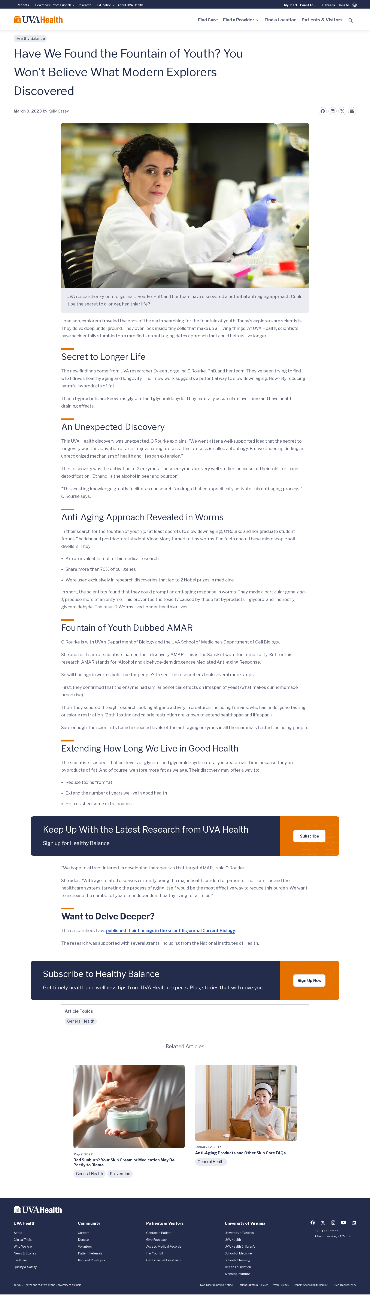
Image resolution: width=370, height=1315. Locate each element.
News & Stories (25, 1253)
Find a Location (281, 19)
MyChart (290, 5)
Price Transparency (344, 1285)
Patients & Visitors (322, 19)
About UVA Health (130, 5)
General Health (80, 1021)
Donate (343, 5)
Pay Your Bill (154, 1253)
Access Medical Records (163, 1246)
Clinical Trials (23, 1239)
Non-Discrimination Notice (216, 1285)
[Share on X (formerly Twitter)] (342, 111)
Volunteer (85, 1246)
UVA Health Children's (240, 1246)
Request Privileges (91, 1260)
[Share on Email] (352, 111)
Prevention (120, 1173)
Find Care (208, 19)
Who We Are (23, 1246)
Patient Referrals (90, 1253)
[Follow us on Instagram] (333, 1222)
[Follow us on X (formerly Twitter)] (322, 1222)
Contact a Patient (159, 1233)
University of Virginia (239, 1233)
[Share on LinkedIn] (332, 111)
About (18, 1233)
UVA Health (233, 1239)
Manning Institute (237, 1274)
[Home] (38, 19)
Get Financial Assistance (164, 1260)
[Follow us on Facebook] (312, 1222)
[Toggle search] (351, 21)
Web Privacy (281, 1285)
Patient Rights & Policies (253, 1285)
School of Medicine (238, 1253)
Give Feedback (156, 1239)
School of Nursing (237, 1260)
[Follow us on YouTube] (343, 1222)
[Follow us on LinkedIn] (353, 1222)
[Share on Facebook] (323, 111)
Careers (328, 5)
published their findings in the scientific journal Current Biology (170, 930)
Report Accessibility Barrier (311, 1285)
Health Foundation (238, 1267)
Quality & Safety (25, 1267)
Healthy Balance (30, 38)
